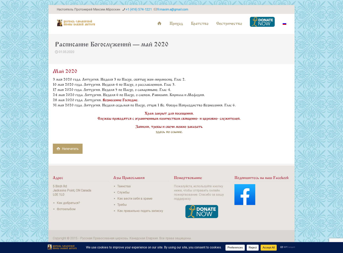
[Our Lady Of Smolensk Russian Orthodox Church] (76, 23)
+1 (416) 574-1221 (139, 9)
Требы (122, 205)
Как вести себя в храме (134, 198)
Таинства (124, 186)
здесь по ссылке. (169, 131)
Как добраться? (68, 203)
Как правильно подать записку (140, 211)
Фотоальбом (66, 209)
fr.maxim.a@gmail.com (172, 9)
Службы (123, 192)
